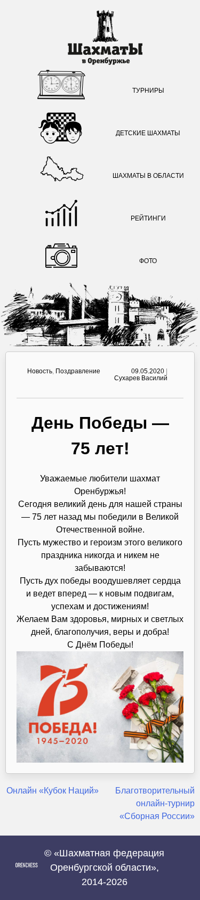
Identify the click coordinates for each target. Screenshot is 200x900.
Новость (39, 371)
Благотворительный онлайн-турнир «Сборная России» (155, 803)
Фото (148, 261)
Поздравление (77, 371)
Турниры (148, 90)
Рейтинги (148, 218)
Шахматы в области (148, 175)
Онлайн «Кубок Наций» (52, 790)
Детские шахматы (148, 133)
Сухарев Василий (140, 378)
